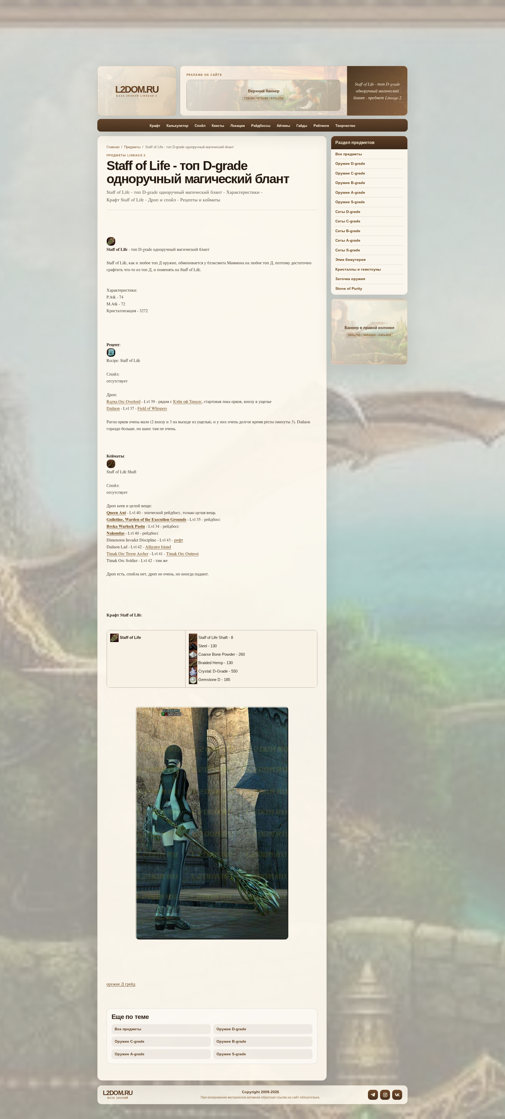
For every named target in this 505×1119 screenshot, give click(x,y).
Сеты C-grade (347, 221)
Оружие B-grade (231, 1041)
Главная (113, 147)
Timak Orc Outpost (182, 553)
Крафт (155, 126)
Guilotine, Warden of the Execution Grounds (146, 519)
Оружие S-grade (231, 1054)
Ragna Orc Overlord (123, 401)
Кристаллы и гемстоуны (358, 269)
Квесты (218, 126)
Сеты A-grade (347, 240)
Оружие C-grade (129, 1041)
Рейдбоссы (260, 126)
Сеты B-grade (347, 230)
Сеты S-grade (347, 250)
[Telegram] (373, 1095)
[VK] (397, 1095)
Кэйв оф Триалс (187, 401)
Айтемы (283, 126)
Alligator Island (158, 546)
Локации (237, 126)
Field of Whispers (152, 408)
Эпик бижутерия (350, 259)
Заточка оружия (350, 279)
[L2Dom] (136, 91)
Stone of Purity (348, 288)
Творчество (345, 126)
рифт (178, 540)
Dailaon (113, 408)
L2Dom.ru (118, 1094)
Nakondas (115, 533)
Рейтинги (321, 126)
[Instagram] (385, 1095)
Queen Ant (116, 512)
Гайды (301, 126)
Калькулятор (177, 126)
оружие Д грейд (121, 984)
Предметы (132, 147)
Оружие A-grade (129, 1054)
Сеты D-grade (347, 211)
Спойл (200, 126)
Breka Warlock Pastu (126, 526)
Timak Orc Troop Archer (127, 553)
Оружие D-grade (231, 1029)
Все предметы (128, 1029)
